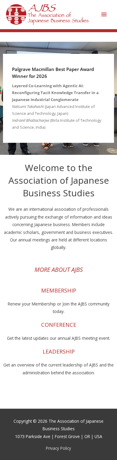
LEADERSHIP (59, 351)
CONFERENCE (58, 324)
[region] (58, 98)
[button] (58, 98)
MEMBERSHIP (58, 290)
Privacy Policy (58, 448)
